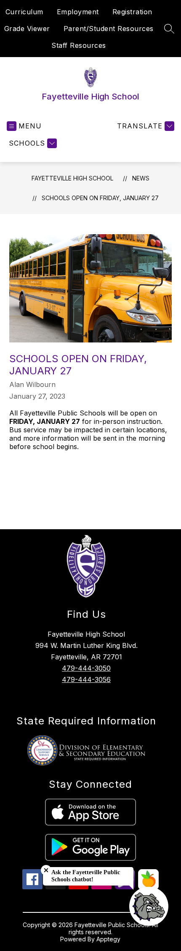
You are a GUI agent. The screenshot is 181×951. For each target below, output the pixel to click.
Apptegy (108, 939)
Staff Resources (78, 45)
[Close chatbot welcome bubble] (46, 870)
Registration (132, 12)
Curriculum (24, 12)
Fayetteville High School (72, 178)
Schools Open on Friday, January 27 (100, 197)
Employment (78, 12)
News (140, 178)
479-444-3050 (86, 668)
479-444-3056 (86, 679)
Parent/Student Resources (109, 28)
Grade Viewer (27, 28)
